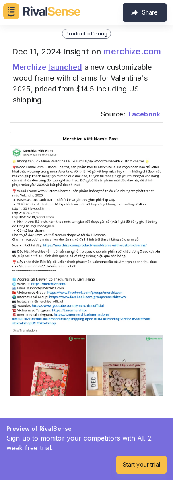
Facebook (144, 114)
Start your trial (141, 464)
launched (65, 67)
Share (150, 12)
